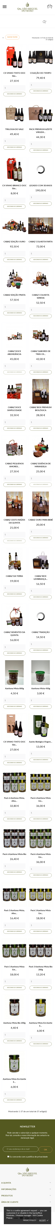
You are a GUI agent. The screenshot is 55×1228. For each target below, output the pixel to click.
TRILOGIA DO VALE (14, 129)
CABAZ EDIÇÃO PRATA (14, 295)
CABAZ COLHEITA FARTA (41, 242)
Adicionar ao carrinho (14, 94)
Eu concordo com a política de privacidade (29, 1157)
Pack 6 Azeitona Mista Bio (14, 854)
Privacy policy (29, 1220)
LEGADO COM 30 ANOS (40, 186)
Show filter (12, 37)
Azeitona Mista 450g (40, 688)
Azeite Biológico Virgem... (40, 742)
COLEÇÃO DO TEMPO (40, 73)
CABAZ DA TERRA (14, 576)
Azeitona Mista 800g (14, 688)
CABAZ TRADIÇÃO (41, 632)
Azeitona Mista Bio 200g (14, 1023)
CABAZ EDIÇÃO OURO (14, 242)
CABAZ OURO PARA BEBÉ (40, 520)
